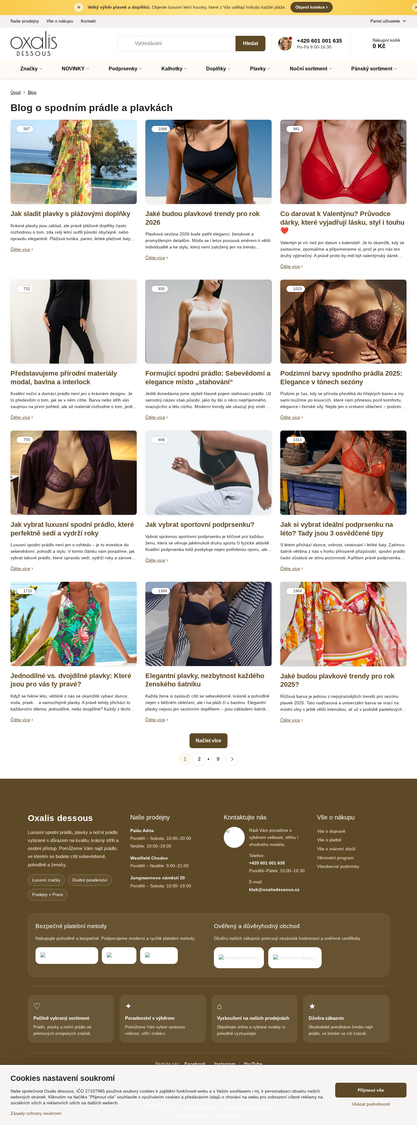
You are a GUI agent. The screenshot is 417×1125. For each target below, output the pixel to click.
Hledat (250, 43)
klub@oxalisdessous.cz (274, 889)
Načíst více (208, 740)
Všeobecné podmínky (338, 866)
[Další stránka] (232, 759)
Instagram (224, 1063)
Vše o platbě (329, 839)
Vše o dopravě (331, 831)
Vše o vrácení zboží (336, 848)
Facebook (195, 1063)
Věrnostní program (335, 857)
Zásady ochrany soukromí (35, 1113)
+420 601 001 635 (267, 862)
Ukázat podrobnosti (371, 1104)
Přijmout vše (371, 1090)
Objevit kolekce (311, 7)
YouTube (253, 1063)
